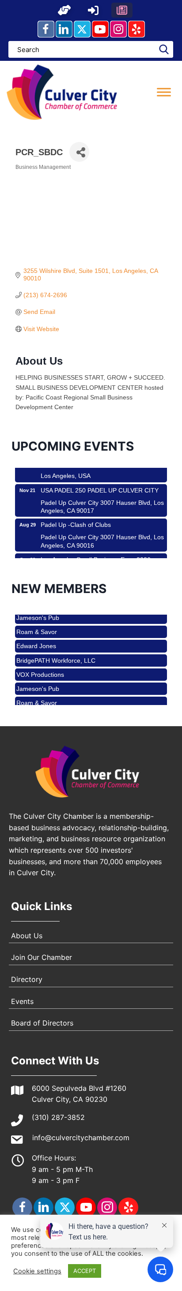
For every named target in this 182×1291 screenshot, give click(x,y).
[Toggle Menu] (164, 92)
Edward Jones (36, 641)
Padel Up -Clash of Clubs (76, 519)
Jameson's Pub (37, 683)
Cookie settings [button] (37, 1271)
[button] (64, 10)
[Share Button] (79, 152)
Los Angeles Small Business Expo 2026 (96, 554)
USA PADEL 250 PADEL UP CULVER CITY (100, 485)
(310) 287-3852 (58, 1117)
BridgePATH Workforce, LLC (55, 655)
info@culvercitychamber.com (80, 1137)
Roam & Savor (36, 627)
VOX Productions (40, 669)
